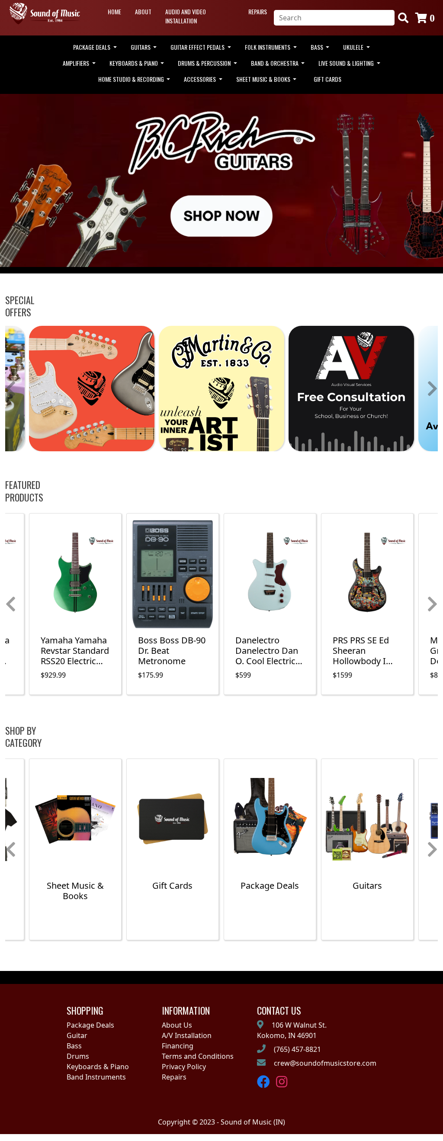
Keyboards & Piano (98, 1066)
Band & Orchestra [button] (275, 62)
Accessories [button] (200, 79)
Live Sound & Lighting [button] (346, 62)
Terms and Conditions (198, 1056)
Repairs (257, 11)
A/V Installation (187, 1035)
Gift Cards (327, 79)
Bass (74, 1046)
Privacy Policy (184, 1066)
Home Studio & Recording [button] (131, 79)
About (143, 11)
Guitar (77, 1035)
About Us (177, 1025)
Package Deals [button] (92, 46)
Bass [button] (317, 46)
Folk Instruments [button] (268, 46)
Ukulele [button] (354, 46)
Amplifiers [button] (76, 62)
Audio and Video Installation (185, 16)
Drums (78, 1056)
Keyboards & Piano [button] (134, 62)
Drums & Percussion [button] (205, 62)
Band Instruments (96, 1077)
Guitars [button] (141, 46)
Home (114, 11)
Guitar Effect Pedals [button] (198, 46)
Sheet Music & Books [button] (264, 79)
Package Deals (90, 1025)
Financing (177, 1046)
